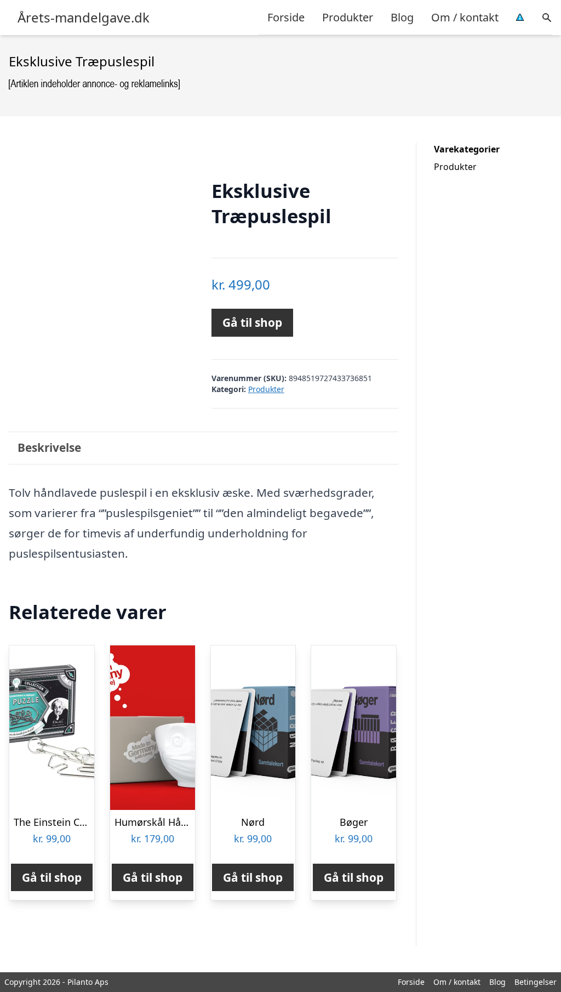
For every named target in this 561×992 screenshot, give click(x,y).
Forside (286, 17)
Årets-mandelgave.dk (84, 17)
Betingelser (535, 982)
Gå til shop (252, 322)
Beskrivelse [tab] (49, 447)
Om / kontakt (465, 17)
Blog (402, 17)
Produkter (347, 17)
